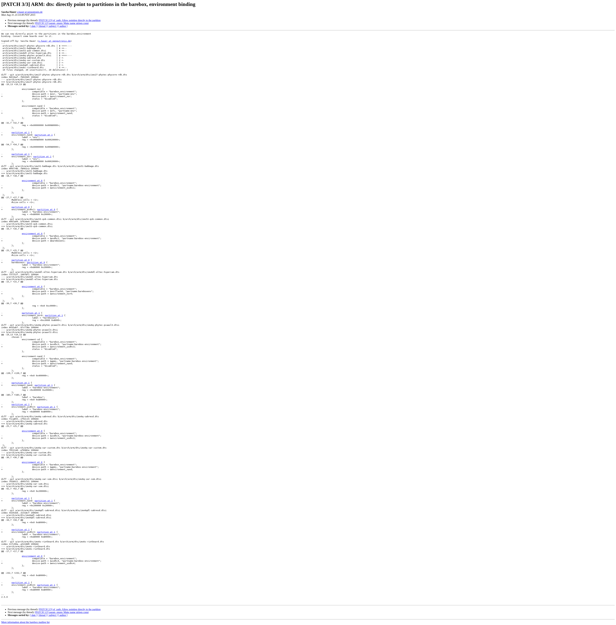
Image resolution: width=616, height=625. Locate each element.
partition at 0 (21, 207)
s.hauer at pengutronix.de (30, 12)
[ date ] (33, 26)
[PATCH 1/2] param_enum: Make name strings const (62, 23)
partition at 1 (21, 132)
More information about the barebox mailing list (25, 622)
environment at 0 (32, 180)
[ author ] (62, 26)
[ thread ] (42, 26)
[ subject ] (52, 26)
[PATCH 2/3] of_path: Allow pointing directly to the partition (70, 20)
